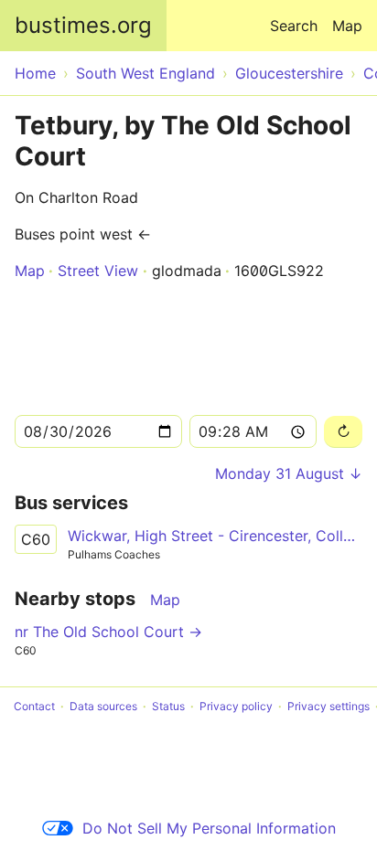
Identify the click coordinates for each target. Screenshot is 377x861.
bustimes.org (83, 25)
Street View (98, 270)
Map (347, 25)
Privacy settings (328, 706)
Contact (34, 706)
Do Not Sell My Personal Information (209, 828)
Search (294, 25)
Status (168, 706)
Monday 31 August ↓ (288, 473)
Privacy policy (236, 706)
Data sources (103, 706)
